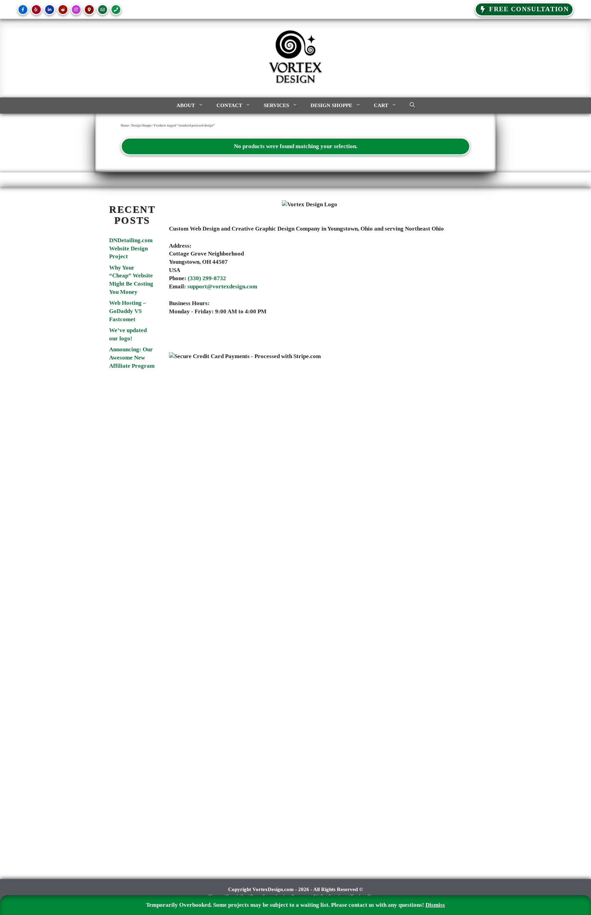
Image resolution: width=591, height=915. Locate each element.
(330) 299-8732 (207, 278)
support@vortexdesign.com (222, 286)
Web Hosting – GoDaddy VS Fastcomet (127, 311)
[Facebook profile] (22, 9)
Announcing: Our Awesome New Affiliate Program (132, 357)
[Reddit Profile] (62, 9)
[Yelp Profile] (36, 9)
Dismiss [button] (435, 905)
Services (276, 105)
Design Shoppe (331, 105)
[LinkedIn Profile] (49, 9)
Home (125, 125)
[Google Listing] (89, 9)
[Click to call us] (115, 9)
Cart (381, 105)
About (185, 105)
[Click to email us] (102, 9)
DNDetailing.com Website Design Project (131, 248)
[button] (412, 105)
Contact (229, 105)
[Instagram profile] (76, 9)
